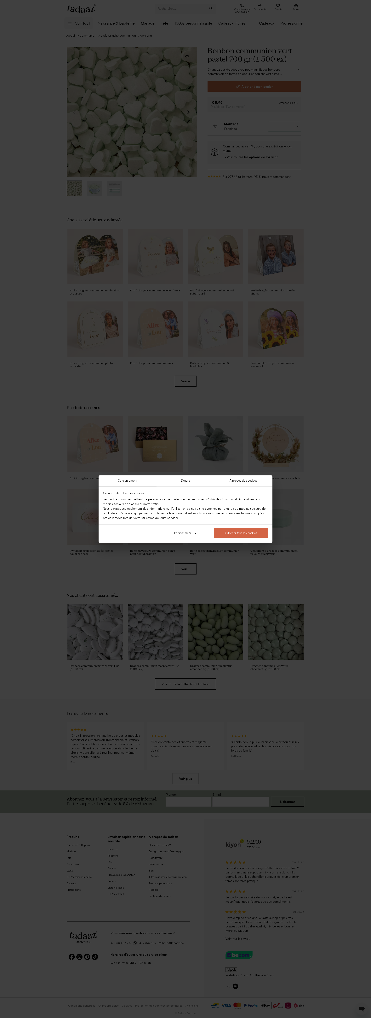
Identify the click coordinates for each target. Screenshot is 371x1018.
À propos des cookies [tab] (244, 480)
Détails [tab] (185, 480)
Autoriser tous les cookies (241, 533)
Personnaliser (182, 533)
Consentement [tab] (127, 480)
